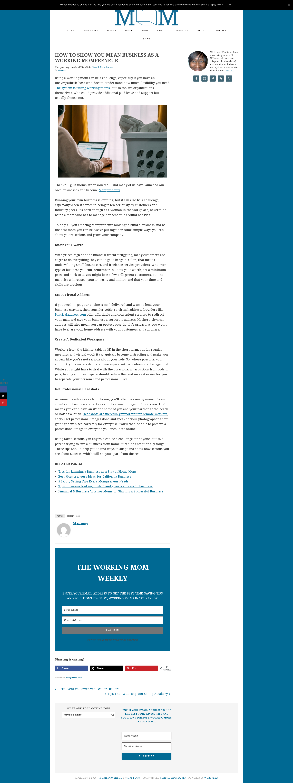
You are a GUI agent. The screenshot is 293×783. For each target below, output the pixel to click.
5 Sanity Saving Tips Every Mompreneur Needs (93, 481)
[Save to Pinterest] (3, 402)
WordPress (211, 778)
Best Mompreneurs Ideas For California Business (94, 476)
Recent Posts (74, 516)
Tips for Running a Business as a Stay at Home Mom (97, 471)
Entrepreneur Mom (74, 678)
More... (230, 70)
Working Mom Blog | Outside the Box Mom (146, 11)
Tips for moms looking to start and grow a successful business (105, 486)
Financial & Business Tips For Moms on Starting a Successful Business (110, 491)
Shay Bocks (133, 778)
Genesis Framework (173, 778)
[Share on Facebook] (3, 389)
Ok (229, 4)
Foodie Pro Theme (110, 778)
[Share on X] (3, 396)
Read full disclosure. (102, 67)
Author (60, 516)
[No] (288, 5)
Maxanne (80, 523)
